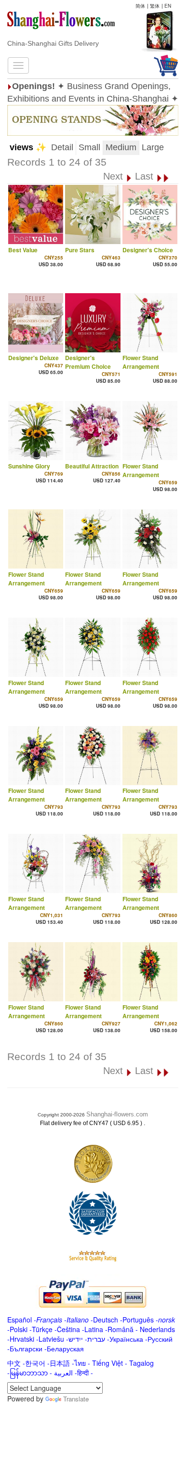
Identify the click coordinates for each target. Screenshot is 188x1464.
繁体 (155, 5)
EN (167, 5)
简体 (140, 5)
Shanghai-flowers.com (117, 1114)
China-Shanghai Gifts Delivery (53, 43)
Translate (76, 1398)
